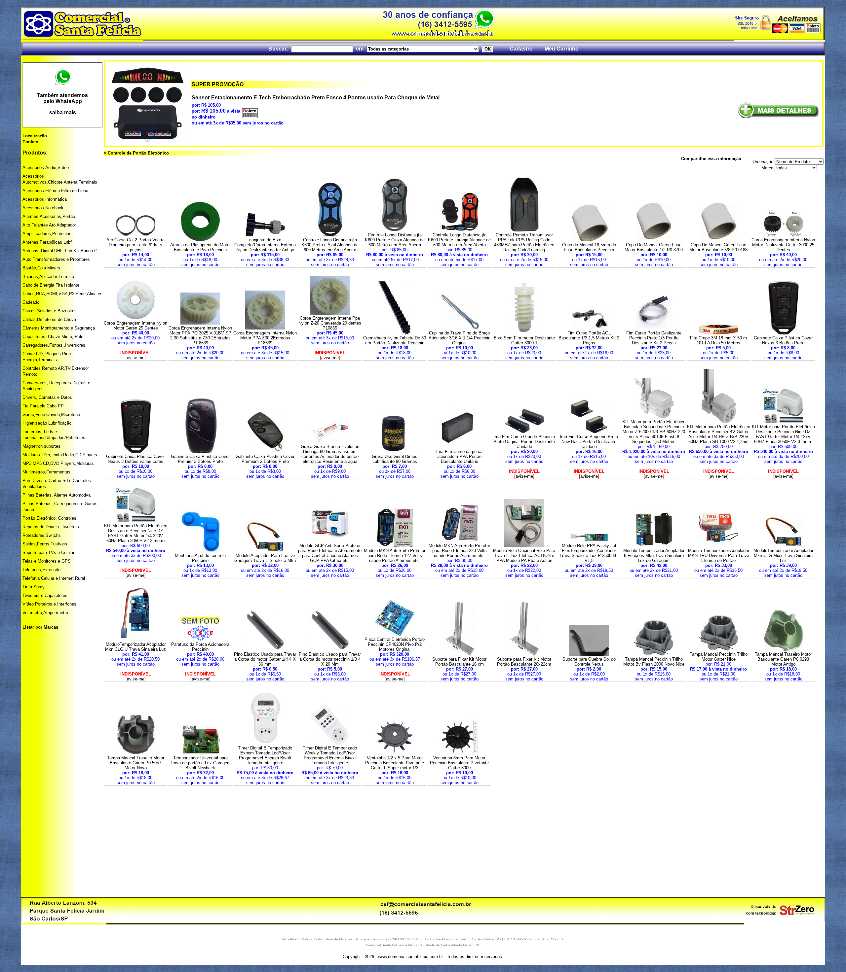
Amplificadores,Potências (46, 233)
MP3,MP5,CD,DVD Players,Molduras (58, 463)
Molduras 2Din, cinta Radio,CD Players (59, 454)
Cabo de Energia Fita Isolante (50, 285)
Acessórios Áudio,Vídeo (45, 167)
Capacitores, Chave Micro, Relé (52, 336)
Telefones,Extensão (41, 569)
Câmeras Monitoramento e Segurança (58, 328)
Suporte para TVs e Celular (48, 552)
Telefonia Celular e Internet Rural (53, 578)
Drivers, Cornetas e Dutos (47, 397)
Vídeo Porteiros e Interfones (49, 604)
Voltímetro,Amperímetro (45, 612)
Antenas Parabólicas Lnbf (47, 242)
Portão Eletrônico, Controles (49, 518)
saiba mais (62, 112)
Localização (34, 135)
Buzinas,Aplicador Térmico (48, 276)
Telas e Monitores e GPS (46, 561)
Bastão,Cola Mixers (41, 267)
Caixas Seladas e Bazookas (49, 310)
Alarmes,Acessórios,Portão (48, 216)
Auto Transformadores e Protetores (56, 259)
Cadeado (30, 302)
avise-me (135, 357)
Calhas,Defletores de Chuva (49, 319)
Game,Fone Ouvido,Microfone (51, 414)
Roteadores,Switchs (41, 535)
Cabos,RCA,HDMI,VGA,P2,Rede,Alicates (62, 293)
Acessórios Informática (44, 199)
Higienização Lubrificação (46, 423)
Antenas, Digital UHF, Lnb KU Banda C (59, 250)
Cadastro (521, 49)
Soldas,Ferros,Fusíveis (44, 543)
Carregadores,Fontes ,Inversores (53, 345)
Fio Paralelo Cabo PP (43, 405)
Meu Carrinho (562, 49)
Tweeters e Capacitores (44, 595)
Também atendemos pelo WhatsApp (62, 98)
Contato (30, 141)
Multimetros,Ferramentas (46, 471)
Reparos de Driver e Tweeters (50, 526)
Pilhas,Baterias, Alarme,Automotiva (56, 495)
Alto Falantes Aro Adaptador (49, 225)
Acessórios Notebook (42, 207)
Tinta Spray (33, 586)
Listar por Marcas (40, 627)
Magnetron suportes (41, 446)
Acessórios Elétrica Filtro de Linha (55, 190)
